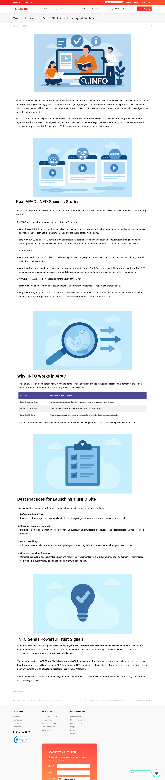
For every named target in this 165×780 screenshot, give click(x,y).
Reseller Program (49, 723)
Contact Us (27, 2)
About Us (17, 2)
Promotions (96, 9)
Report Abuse (75, 716)
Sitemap (73, 734)
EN (149, 2)
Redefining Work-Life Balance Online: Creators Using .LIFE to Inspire (40, 701)
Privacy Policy (76, 723)
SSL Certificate (48, 720)
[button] (22, 740)
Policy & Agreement (78, 720)
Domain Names (20, 692)
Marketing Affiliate (112, 9)
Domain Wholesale (49, 716)
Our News (17, 723)
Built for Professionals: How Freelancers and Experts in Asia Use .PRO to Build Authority (117, 701)
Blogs (72, 730)
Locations (17, 727)
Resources (127, 9)
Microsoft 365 (47, 730)
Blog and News (132, 2)
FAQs (143, 2)
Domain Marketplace (50, 727)
